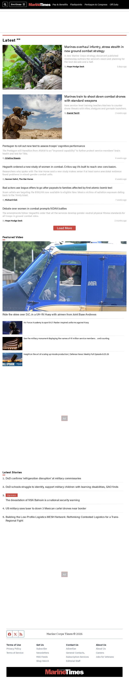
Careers (100, 652)
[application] (65, 276)
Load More (64, 228)
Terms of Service (14, 652)
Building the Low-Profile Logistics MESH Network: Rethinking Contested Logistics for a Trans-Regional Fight (62, 518)
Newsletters (42, 652)
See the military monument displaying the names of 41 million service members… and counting (66, 338)
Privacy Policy (13, 648)
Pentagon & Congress (96, 4)
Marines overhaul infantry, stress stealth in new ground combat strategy (94, 48)
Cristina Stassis (12, 157)
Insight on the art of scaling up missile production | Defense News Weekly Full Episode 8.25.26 (66, 354)
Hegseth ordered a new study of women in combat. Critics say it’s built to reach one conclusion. (59, 166)
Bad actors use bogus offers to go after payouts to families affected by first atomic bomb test (57, 187)
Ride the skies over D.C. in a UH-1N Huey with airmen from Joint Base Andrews (49, 314)
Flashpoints (76, 4)
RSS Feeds (42, 656)
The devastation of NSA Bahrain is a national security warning (43, 500)
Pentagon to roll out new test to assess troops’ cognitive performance (44, 146)
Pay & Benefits (60, 4)
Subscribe (41, 648)
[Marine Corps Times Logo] (39, 4)
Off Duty (114, 4)
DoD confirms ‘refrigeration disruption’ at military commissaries (43, 478)
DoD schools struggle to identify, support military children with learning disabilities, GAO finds (62, 487)
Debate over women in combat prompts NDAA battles (35, 208)
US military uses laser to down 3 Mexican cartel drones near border (46, 508)
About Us (101, 648)
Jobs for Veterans (105, 656)
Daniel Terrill (73, 112)
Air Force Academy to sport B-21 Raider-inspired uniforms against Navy (56, 322)
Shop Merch (42, 660)
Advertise (71, 648)
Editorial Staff (73, 660)
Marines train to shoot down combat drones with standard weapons (94, 98)
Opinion (11, 495)
